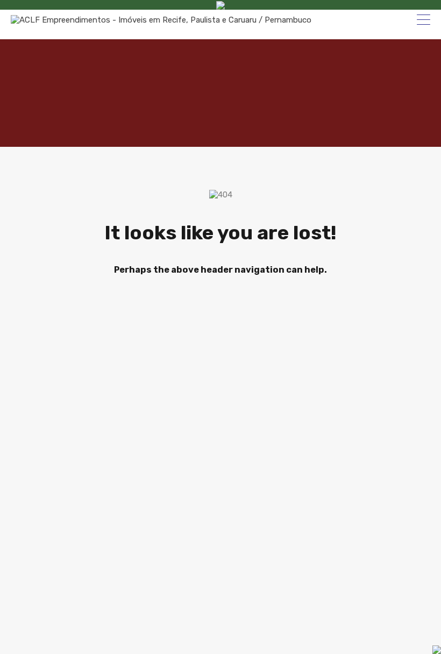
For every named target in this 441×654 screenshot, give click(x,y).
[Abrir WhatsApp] (395, 632)
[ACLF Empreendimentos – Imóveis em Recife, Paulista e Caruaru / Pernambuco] (161, 20)
